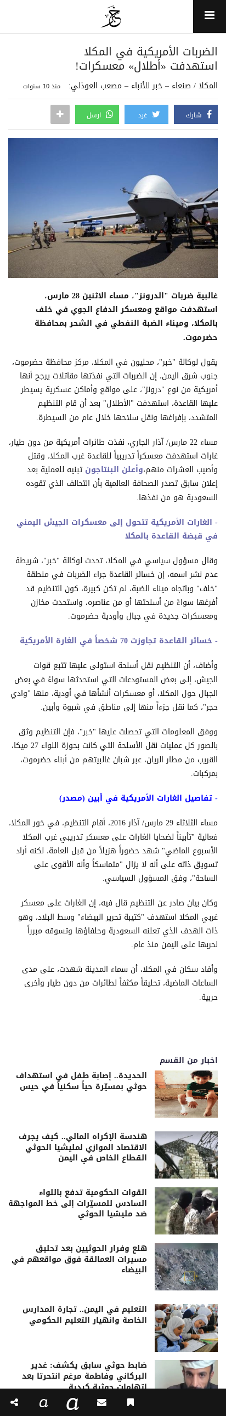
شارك (195, 115)
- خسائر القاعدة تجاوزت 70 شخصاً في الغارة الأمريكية (119, 640)
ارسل (95, 115)
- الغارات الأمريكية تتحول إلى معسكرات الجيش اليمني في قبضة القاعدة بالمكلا (117, 529)
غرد (143, 115)
